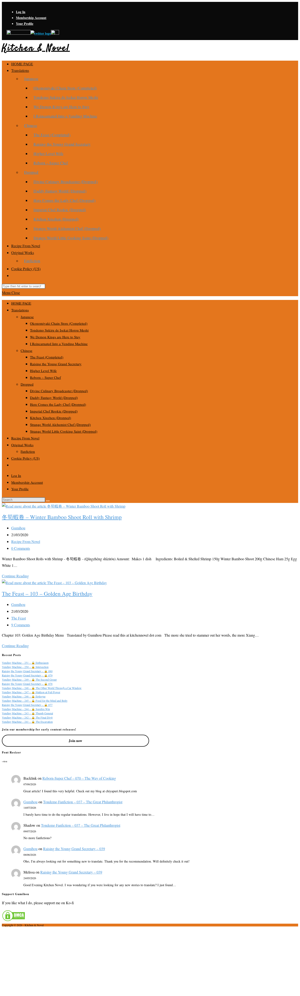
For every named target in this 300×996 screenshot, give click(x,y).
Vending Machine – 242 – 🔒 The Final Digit (27, 717)
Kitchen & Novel (36, 48)
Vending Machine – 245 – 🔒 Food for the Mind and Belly (35, 700)
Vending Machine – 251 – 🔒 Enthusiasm (25, 662)
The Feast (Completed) (46, 357)
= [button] (6, 761)
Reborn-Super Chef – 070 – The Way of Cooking (79, 778)
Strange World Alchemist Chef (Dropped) (60, 424)
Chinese (26, 350)
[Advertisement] (150, 961)
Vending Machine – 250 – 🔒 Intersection (25, 667)
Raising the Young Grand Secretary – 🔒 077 (27, 705)
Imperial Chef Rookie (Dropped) (54, 411)
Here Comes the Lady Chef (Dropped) (58, 404)
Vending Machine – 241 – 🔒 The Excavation (27, 721)
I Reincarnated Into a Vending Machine (59, 343)
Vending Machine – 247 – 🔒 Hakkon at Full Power (31, 692)
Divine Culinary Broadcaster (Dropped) (59, 390)
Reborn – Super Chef (45, 377)
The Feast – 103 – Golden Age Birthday (47, 593)
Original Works (22, 445)
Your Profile (24, 23)
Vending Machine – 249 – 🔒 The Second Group (29, 679)
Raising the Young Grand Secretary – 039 (74, 848)
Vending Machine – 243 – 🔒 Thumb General (27, 713)
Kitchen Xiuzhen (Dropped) (50, 417)
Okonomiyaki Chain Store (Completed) (58, 323)
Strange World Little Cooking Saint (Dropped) (63, 431)
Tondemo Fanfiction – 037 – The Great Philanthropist (82, 801)
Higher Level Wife (43, 370)
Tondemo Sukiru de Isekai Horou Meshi (59, 330)
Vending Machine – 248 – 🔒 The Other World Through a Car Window (42, 688)
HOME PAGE (21, 303)
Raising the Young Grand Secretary (56, 364)
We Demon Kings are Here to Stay (55, 337)
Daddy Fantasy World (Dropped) (54, 397)
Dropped (27, 384)
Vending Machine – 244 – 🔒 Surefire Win (26, 709)
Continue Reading (15, 575)
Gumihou (18, 527)
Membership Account (31, 17)
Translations (20, 310)
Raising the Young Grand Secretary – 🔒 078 (27, 684)
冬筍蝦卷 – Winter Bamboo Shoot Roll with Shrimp (62, 517)
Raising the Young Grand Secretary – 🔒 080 (27, 671)
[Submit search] (47, 500)
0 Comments (20, 548)
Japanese (27, 316)
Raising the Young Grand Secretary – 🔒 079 (27, 675)
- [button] (2, 761)
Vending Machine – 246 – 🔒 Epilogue (23, 696)
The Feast (18, 618)
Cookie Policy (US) (25, 458)
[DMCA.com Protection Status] (13, 920)
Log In (20, 11)
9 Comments (20, 624)
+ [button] (4, 761)
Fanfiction (28, 451)
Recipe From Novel (25, 438)
